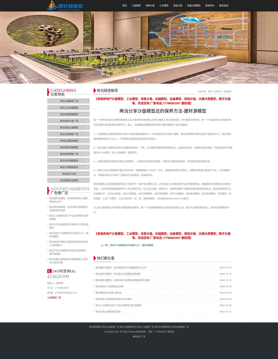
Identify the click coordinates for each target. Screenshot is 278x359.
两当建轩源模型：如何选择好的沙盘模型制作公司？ (122, 267)
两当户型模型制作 (69, 167)
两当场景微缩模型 (69, 114)
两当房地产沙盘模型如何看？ (110, 286)
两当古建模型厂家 (69, 134)
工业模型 (163, 5)
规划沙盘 (177, 5)
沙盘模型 (136, 5)
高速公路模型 (194, 5)
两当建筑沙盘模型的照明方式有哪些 (114, 298)
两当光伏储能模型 (69, 160)
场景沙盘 (150, 5)
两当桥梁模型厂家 (69, 153)
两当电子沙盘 (69, 173)
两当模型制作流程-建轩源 (108, 292)
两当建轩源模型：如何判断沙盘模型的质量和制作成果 (123, 280)
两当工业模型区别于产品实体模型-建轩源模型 (119, 305)
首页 (124, 5)
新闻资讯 (209, 5)
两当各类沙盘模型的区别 (108, 311)
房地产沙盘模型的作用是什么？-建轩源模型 (131, 245)
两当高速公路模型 (69, 127)
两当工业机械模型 (69, 107)
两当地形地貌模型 (69, 147)
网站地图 (141, 331)
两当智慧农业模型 (69, 180)
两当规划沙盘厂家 (69, 120)
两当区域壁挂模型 (69, 140)
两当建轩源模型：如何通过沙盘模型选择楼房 (118, 273)
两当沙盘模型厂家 (69, 101)
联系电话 (223, 5)
